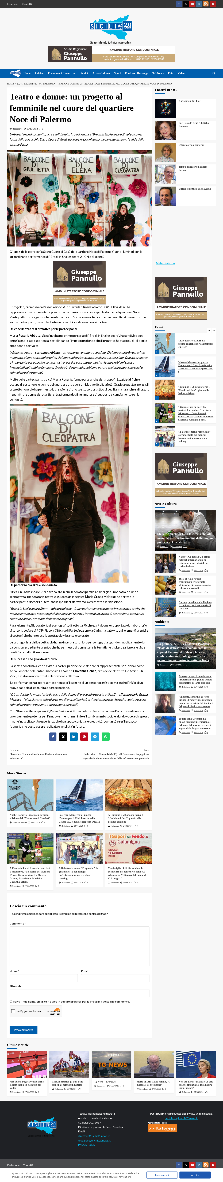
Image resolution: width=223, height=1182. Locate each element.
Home (27, 73)
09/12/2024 (32, 128)
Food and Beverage (136, 73)
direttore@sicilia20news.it (94, 1135)
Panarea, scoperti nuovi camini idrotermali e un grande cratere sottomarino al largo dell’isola (195, 679)
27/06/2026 (198, 732)
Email (85, 971)
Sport (117, 73)
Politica (39, 73)
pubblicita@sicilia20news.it (181, 1118)
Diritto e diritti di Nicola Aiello (195, 189)
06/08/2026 (198, 687)
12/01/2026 (198, 570)
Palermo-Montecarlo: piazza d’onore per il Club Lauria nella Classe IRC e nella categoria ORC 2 (79, 818)
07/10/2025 (198, 592)
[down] (74, 73)
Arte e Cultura (101, 73)
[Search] (214, 73)
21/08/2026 (78, 883)
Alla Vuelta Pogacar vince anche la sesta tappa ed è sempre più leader (27, 1084)
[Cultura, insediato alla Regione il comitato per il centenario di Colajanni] (165, 607)
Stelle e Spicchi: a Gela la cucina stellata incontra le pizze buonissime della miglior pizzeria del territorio (185, 538)
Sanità (84, 73)
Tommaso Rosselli (19, 823)
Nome (14, 971)
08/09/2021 (198, 613)
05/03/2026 (177, 547)
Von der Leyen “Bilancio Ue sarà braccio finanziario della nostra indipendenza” (196, 1084)
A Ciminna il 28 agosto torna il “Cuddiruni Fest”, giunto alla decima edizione (125, 818)
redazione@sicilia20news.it (94, 1140)
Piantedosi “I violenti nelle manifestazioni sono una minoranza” (38, 754)
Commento (18, 923)
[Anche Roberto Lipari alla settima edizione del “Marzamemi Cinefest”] (30, 795)
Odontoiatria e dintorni (191, 145)
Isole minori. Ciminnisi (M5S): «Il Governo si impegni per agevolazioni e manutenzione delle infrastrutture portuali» (116, 754)
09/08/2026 (177, 665)
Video (181, 73)
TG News (158, 73)
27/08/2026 (29, 1092)
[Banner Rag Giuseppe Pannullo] (79, 282)
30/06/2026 (198, 710)
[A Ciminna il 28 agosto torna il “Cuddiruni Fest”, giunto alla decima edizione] (128, 795)
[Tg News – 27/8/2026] (111, 1064)
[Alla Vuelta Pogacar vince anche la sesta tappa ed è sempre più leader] (27, 1064)
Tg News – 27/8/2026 (105, 1081)
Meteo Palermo (165, 263)
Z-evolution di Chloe (190, 101)
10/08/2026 (128, 883)
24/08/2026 (78, 826)
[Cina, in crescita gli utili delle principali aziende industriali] (69, 1064)
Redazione (12, 3)
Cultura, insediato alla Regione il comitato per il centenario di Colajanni (195, 605)
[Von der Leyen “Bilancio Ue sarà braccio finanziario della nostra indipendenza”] (196, 1064)
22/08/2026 (29, 886)
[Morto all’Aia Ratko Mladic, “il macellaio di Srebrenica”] (154, 1064)
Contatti (27, 3)
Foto (170, 73)
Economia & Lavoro (60, 73)
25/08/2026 (35, 823)
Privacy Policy (86, 1144)
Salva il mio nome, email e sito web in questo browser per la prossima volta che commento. (71, 1001)
